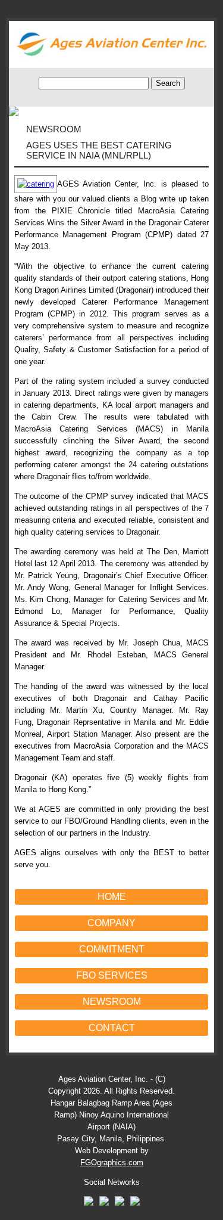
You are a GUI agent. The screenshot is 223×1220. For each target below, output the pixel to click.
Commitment (112, 949)
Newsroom (112, 1002)
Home (112, 897)
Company (111, 923)
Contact (112, 1028)
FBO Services (111, 975)
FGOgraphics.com (111, 1162)
